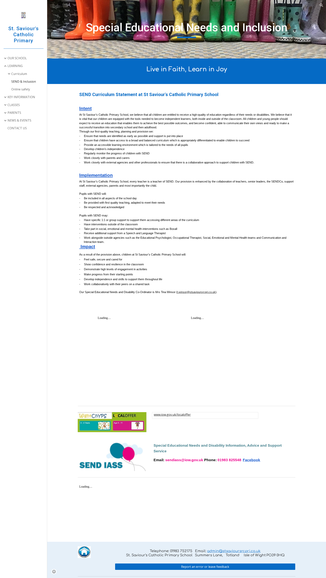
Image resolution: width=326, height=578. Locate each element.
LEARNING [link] (15, 66)
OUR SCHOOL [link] (17, 58)
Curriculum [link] (19, 74)
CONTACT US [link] (17, 128)
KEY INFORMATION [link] (21, 97)
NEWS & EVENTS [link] (19, 120)
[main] (186, 29)
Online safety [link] (20, 89)
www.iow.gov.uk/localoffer (172, 415)
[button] (321, 5)
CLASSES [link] (14, 105)
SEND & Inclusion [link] (23, 81)
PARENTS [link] (14, 113)
